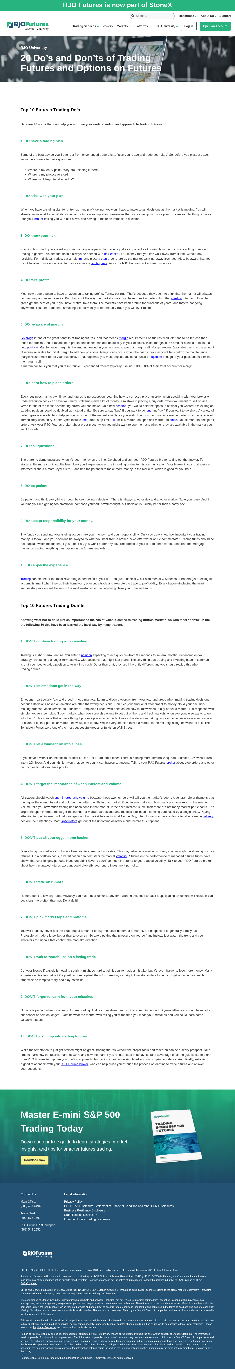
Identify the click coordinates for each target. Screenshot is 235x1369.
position (176, 298)
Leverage (27, 338)
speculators (69, 821)
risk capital (111, 254)
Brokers (107, 26)
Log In (188, 26)
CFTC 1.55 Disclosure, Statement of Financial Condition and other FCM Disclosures (119, 1206)
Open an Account (215, 26)
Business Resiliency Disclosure (84, 1210)
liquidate (156, 357)
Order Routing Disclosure (80, 1214)
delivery (208, 816)
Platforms (141, 26)
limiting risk (99, 263)
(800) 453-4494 (31, 1206)
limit (80, 258)
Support (225, 15)
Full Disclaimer (46, 1314)
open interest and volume (72, 797)
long (148, 410)
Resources (186, 15)
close (173, 420)
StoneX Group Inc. (67, 1289)
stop (104, 258)
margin (123, 338)
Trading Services (84, 26)
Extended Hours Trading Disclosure (87, 1219)
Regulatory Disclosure (44, 1327)
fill (113, 420)
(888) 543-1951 (31, 1229)
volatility (121, 856)
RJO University (164, 26)
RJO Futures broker (74, 1064)
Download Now (34, 1160)
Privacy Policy (73, 1201)
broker (38, 219)
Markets (122, 26)
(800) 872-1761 (31, 1217)
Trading (26, 579)
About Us (207, 15)
